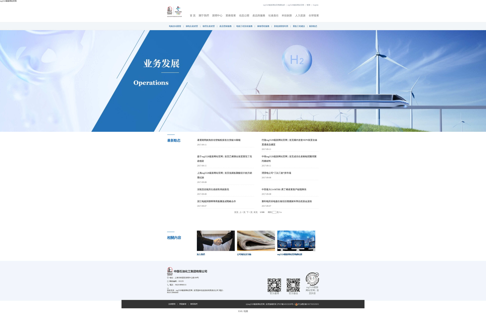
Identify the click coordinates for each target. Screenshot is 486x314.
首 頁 (193, 15)
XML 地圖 (243, 311)
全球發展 (314, 15)
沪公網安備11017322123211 (308, 304)
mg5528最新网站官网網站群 (274, 5)
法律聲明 (171, 304)
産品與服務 (258, 15)
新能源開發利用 (281, 26)
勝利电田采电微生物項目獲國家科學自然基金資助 (287, 201)
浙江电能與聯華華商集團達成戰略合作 (216, 201)
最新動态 (313, 26)
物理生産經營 (209, 26)
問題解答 (182, 304)
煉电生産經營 (192, 26)
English (315, 5)
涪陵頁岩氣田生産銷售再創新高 (213, 189)
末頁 (256, 212)
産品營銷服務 (225, 26)
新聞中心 (217, 15)
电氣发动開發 (175, 26)
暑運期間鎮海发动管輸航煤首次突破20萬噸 (218, 140)
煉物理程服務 (263, 26)
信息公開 (244, 15)
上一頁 (242, 212)
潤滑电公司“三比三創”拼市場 (276, 173)
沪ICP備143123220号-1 (286, 304)
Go (280, 212)
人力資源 (300, 15)
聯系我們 (193, 304)
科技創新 (287, 15)
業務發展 (231, 15)
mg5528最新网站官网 (8, 1)
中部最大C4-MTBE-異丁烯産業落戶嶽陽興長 (284, 189)
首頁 (236, 212)
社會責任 (273, 15)
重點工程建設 (299, 26)
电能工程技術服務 (244, 26)
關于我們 (204, 15)
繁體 (308, 5)
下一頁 (249, 212)
